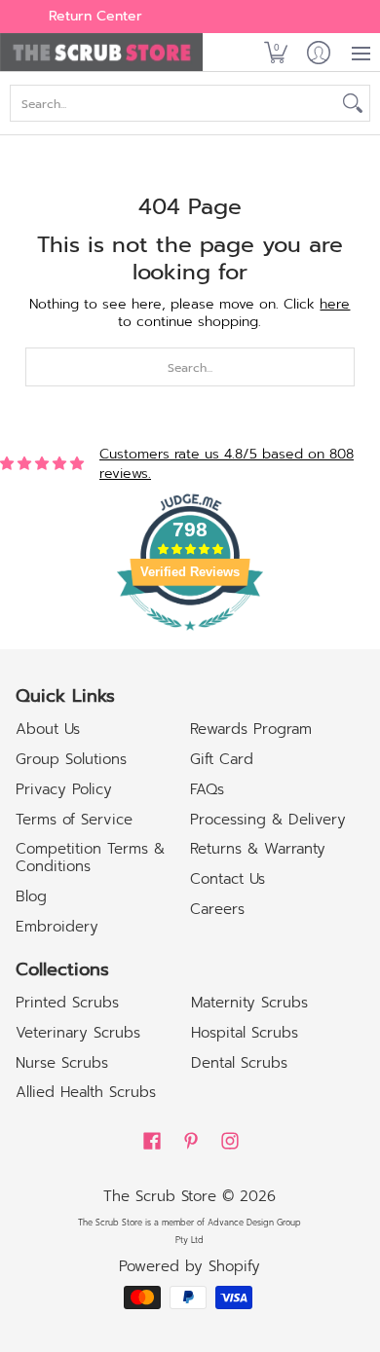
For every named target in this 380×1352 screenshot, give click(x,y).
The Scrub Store (159, 1196)
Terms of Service (74, 819)
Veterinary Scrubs (78, 1032)
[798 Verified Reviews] (190, 641)
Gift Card (221, 759)
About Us (48, 729)
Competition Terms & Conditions (90, 857)
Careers (217, 909)
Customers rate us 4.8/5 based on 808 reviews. (226, 464)
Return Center (95, 16)
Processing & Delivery (268, 819)
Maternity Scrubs (249, 1002)
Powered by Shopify (189, 1266)
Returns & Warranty (257, 848)
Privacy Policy (64, 789)
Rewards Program (251, 729)
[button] (275, 52)
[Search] (352, 103)
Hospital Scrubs (244, 1032)
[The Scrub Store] (111, 52)
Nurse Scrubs (62, 1063)
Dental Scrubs (239, 1063)
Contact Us (227, 879)
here (335, 304)
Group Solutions (71, 759)
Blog (31, 896)
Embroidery (57, 926)
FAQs (207, 789)
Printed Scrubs (67, 1002)
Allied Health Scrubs (86, 1092)
